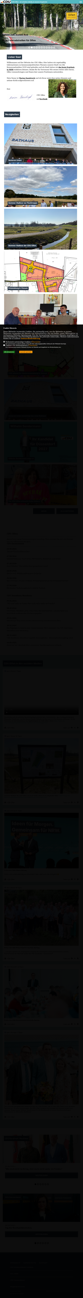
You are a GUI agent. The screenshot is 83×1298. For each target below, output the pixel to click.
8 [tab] (47, 47)
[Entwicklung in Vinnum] (40, 281)
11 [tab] (54, 47)
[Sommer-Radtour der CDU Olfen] (40, 236)
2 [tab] (32, 47)
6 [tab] (42, 47)
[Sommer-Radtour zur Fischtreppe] (40, 193)
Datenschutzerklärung (30, 338)
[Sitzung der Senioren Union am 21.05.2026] (40, 321)
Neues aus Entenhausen (23, 40)
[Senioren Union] (40, 150)
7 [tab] (44, 47)
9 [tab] (49, 47)
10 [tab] (52, 47)
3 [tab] (34, 47)
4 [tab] (37, 47)
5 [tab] (39, 47)
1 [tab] (29, 47)
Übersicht (36, 342)
